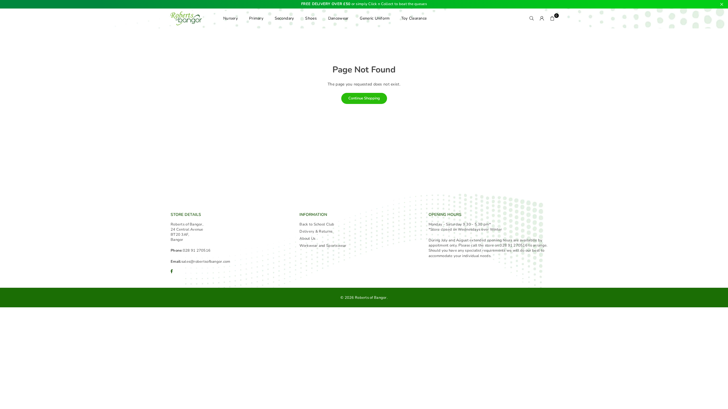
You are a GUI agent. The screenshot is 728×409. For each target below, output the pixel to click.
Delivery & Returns (315, 231)
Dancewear (338, 18)
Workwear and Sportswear (322, 245)
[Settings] (542, 18)
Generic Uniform (375, 18)
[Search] (532, 18)
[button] (552, 18)
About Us (307, 238)
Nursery (230, 18)
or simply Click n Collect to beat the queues (364, 4)
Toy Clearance (414, 18)
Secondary (284, 18)
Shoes (311, 18)
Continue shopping (364, 98)
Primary (256, 18)
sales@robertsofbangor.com (205, 261)
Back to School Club (316, 224)
